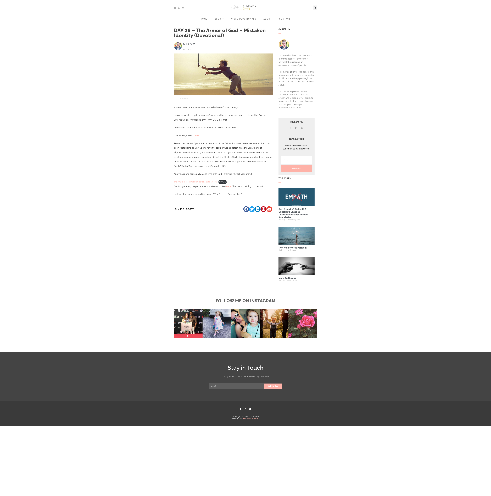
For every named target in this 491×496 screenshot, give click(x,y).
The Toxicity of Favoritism (292, 247)
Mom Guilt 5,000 (287, 278)
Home (204, 19)
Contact (285, 19)
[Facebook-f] (241, 409)
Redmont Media (250, 418)
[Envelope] (183, 8)
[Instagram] (179, 8)
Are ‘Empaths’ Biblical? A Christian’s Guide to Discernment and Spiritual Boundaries (293, 213)
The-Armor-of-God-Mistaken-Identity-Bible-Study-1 (195, 182)
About (268, 19)
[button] (315, 8)
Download (222, 182)
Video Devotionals (243, 19)
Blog (218, 19)
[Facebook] (175, 8)
